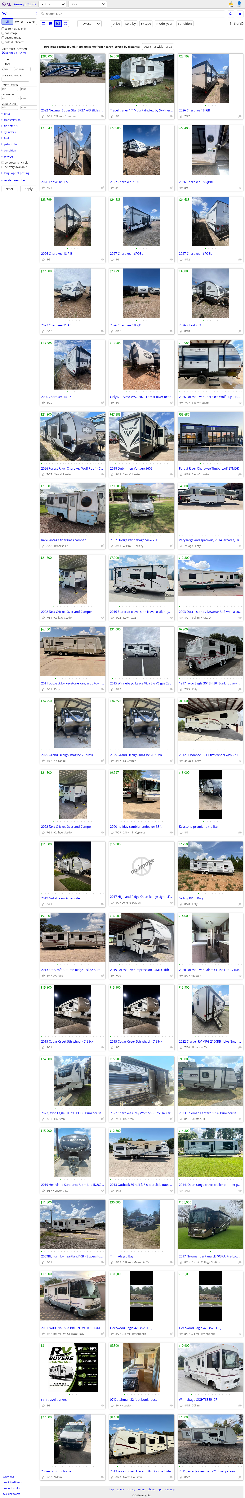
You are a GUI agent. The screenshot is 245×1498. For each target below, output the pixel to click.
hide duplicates (14, 42)
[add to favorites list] (43, 116)
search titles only (15, 28)
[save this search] (239, 14)
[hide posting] (102, 116)
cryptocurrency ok (16, 162)
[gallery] (58, 23)
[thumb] (50, 23)
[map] (65, 23)
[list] (43, 23)
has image (11, 33)
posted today (13, 37)
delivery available (16, 167)
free (8, 64)
